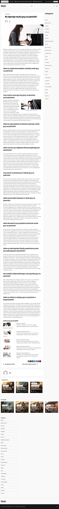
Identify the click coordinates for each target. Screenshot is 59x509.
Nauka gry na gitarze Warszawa (23, 346)
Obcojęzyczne (48, 53)
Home (31, 6)
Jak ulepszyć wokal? (10, 364)
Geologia (47, 32)
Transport (47, 80)
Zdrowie (47, 98)
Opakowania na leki (51, 408)
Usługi (46, 92)
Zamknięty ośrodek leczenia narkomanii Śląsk (7, 409)
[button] (54, 6)
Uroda (46, 89)
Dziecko (46, 26)
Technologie (47, 77)
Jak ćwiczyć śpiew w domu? (29, 364)
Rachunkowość (48, 65)
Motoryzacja (48, 47)
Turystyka (47, 83)
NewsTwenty (17, 506)
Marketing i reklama (49, 41)
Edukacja (8, 14)
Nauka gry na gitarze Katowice (22, 339)
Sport (46, 74)
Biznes (46, 20)
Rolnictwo (47, 68)
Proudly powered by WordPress (6, 506)
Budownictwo (48, 23)
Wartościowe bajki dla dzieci (7, 388)
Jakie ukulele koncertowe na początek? (36, 389)
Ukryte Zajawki (36, 385)
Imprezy (47, 38)
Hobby (46, 35)
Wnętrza (47, 95)
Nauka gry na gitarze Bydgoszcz (23, 353)
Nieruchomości (48, 50)
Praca (46, 56)
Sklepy (46, 71)
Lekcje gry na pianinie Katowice (22, 331)
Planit (3, 6)
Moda (46, 44)
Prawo (46, 59)
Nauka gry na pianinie (20, 323)
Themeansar (23, 506)
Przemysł (47, 62)
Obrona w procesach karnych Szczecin (20, 409)
